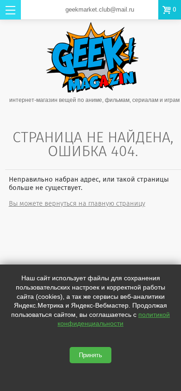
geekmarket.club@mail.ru (99, 9)
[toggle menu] (10, 9)
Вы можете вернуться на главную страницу (77, 203)
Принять (90, 355)
